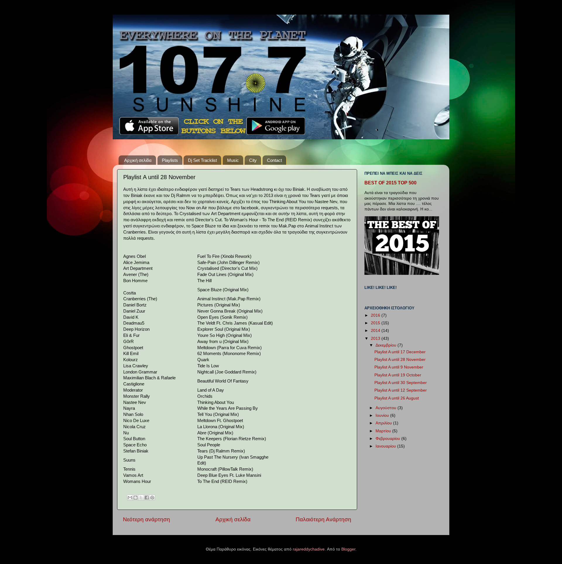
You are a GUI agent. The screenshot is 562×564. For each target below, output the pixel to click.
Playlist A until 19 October (397, 375)
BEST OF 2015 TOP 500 (390, 182)
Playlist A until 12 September (400, 390)
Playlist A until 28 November (400, 359)
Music (233, 160)
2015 (376, 323)
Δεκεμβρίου (386, 345)
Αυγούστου (386, 408)
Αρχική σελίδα (138, 160)
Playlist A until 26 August (396, 398)
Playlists (170, 160)
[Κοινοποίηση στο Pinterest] (152, 497)
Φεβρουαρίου (388, 438)
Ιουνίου (383, 415)
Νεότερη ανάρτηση (146, 519)
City (253, 160)
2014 (376, 330)
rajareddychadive (309, 549)
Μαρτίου (384, 431)
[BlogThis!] (135, 497)
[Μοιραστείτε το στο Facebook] (147, 497)
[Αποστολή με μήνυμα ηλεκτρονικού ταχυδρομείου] (130, 497)
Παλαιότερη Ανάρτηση (323, 519)
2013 (376, 338)
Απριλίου (384, 423)
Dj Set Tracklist (202, 160)
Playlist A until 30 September (400, 382)
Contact (274, 160)
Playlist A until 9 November (398, 367)
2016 (376, 315)
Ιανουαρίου (386, 446)
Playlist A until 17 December (400, 352)
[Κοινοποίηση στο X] (141, 497)
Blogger (348, 549)
